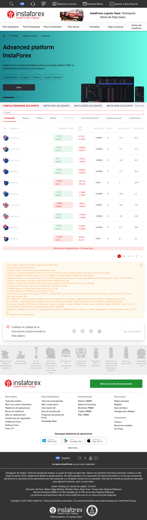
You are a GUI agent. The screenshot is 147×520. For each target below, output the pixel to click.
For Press (118, 428)
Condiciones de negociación (18, 418)
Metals (53, 118)
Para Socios (73, 26)
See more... (73, 447)
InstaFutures (135, 118)
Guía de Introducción (51, 411)
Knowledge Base (49, 421)
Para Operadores (10, 26)
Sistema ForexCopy (87, 404)
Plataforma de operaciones (17, 407)
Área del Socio (120, 407)
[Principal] (4, 35)
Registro (118, 404)
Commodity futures (90, 118)
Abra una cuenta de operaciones (116, 383)
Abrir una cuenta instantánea (18, 404)
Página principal (121, 400)
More (19, 90)
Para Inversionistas (52, 26)
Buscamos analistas (123, 425)
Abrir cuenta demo (49, 404)
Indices (39, 118)
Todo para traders (13, 400)
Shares (25, 118)
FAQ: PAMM (83, 414)
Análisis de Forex (13, 421)
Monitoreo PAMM (86, 407)
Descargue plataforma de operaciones (73, 433)
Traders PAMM (84, 411)
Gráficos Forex (12, 425)
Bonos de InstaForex (14, 411)
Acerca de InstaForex (136, 27)
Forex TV (9, 428)
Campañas (94, 26)
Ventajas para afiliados (124, 411)
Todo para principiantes (52, 400)
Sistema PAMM (85, 400)
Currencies (9, 118)
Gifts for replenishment (15, 414)
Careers (118, 421)
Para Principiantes (31, 26)
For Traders (14, 35)
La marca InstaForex (62, 464)
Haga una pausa (115, 26)
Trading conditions (29, 35)
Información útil (48, 407)
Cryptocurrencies (114, 118)
